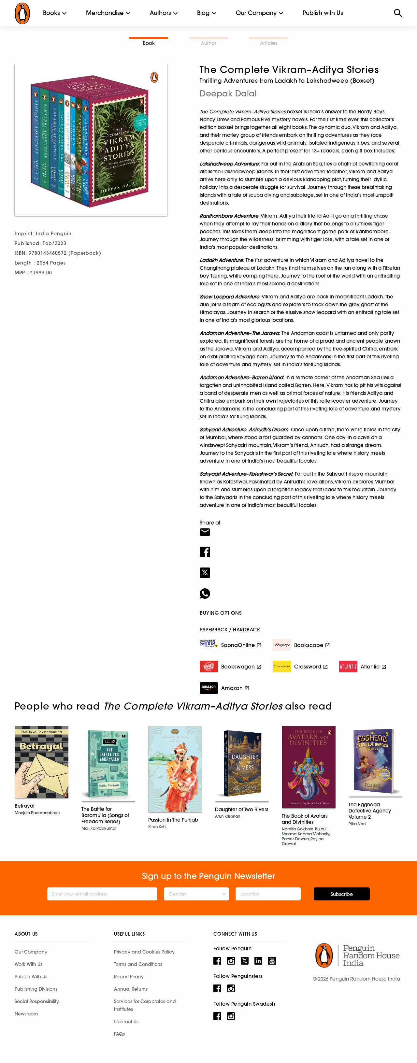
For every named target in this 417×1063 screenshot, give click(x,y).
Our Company (256, 13)
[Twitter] (301, 568)
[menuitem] (51, 13)
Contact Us (126, 1022)
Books (51, 13)
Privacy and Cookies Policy (144, 952)
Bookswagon (238, 666)
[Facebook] (301, 547)
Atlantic (370, 666)
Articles (268, 43)
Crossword (307, 666)
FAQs (119, 1034)
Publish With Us (31, 977)
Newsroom (26, 1014)
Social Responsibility (37, 1001)
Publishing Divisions (36, 989)
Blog (203, 13)
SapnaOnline (238, 645)
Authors (160, 13)
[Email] (301, 528)
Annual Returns (131, 989)
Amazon (232, 688)
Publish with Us (323, 13)
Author (208, 43)
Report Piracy (129, 977)
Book (149, 43)
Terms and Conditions (138, 964)
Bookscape (308, 645)
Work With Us (28, 964)
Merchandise (105, 13)
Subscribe (342, 894)
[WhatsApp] (301, 589)
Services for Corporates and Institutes (145, 1005)
